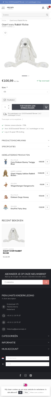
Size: (4, 87)
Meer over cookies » (37, 392)
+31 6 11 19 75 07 (14, 315)
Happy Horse (7, 26)
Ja (20, 392)
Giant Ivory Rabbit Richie (18, 20)
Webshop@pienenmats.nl (16, 329)
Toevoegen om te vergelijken (11, 119)
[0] (48, 7)
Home (4, 20)
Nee (26, 392)
